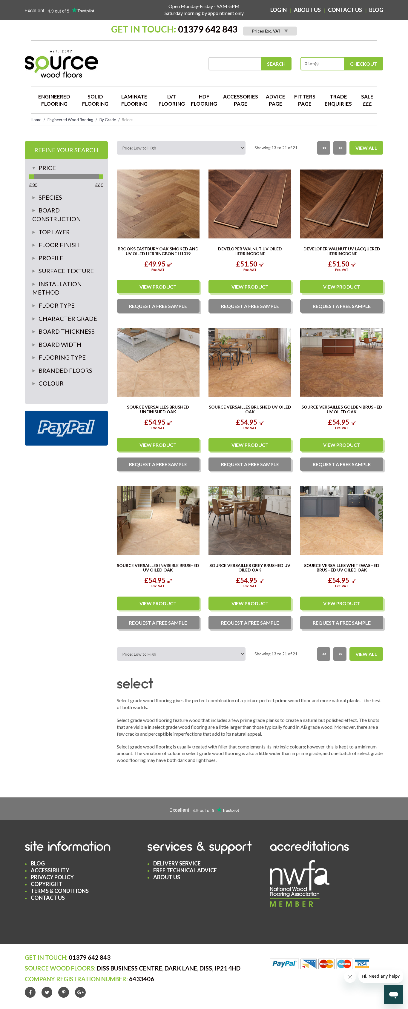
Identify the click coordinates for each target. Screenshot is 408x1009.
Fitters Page (304, 100)
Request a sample (158, 306)
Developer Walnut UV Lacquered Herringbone (341, 251)
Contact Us (345, 10)
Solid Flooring (95, 100)
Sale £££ (367, 100)
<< (324, 147)
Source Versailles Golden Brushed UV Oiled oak (341, 409)
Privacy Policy (52, 877)
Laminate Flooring (134, 100)
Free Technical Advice (185, 870)
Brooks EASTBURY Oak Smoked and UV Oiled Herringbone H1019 (158, 251)
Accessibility (50, 870)
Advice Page (275, 100)
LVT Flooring (172, 100)
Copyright (46, 884)
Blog (376, 10)
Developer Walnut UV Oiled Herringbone (250, 251)
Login (278, 10)
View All (366, 148)
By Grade (107, 119)
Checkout (363, 64)
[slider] (31, 176)
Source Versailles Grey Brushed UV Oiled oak (249, 567)
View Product (158, 286)
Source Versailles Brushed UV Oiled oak (250, 409)
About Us (307, 10)
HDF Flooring (204, 100)
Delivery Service (177, 863)
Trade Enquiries (338, 100)
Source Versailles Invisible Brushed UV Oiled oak (158, 567)
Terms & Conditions (60, 891)
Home (36, 119)
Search (276, 64)
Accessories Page (240, 100)
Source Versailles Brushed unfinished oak (158, 409)
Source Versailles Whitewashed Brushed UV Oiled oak (341, 567)
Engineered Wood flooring (70, 119)
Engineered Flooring (54, 100)
